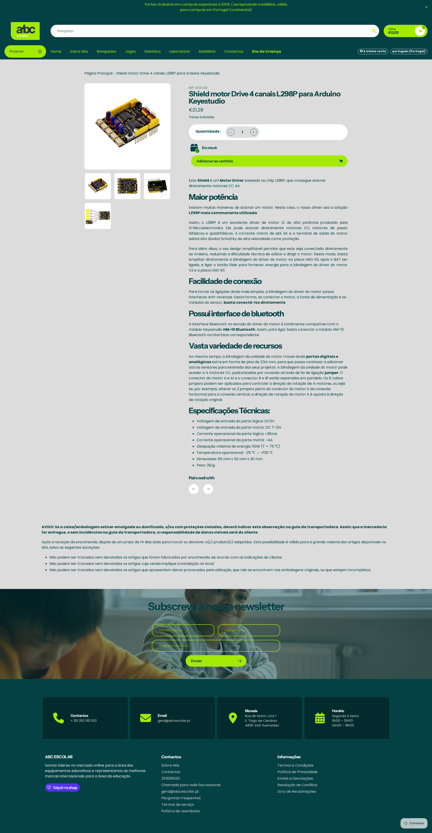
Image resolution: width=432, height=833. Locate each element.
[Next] (208, 489)
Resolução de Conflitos (297, 785)
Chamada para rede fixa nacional (190, 785)
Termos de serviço (177, 804)
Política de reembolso (180, 811)
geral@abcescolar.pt (180, 791)
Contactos (170, 771)
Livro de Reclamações (296, 791)
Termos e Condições (295, 765)
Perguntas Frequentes (181, 798)
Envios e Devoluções (295, 778)
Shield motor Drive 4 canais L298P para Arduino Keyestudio (168, 73)
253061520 (170, 778)
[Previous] (194, 489)
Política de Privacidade (297, 771)
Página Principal (98, 73)
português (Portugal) (408, 51)
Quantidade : (208, 131)
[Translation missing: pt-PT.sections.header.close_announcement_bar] (426, 7)
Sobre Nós (170, 765)
